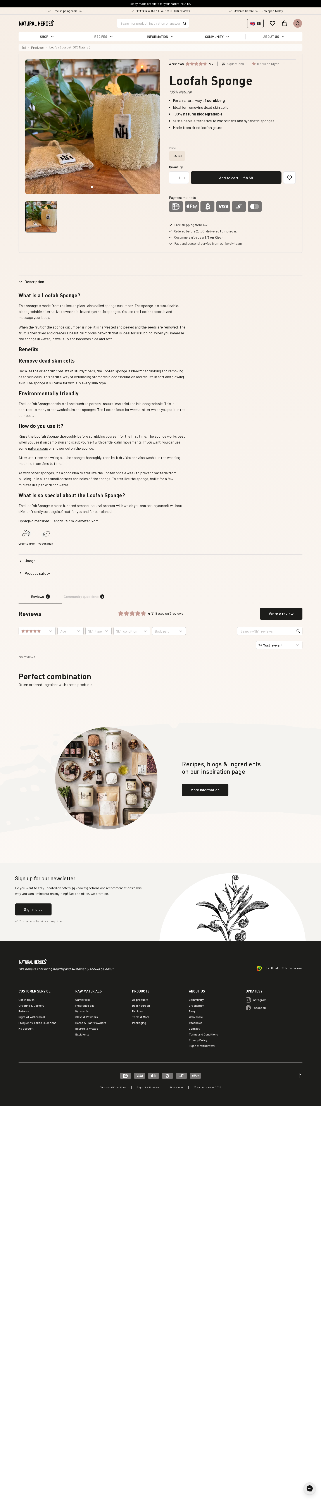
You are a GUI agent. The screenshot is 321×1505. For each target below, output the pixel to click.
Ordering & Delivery (31, 1005)
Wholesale (196, 1017)
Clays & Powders (86, 1017)
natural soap (38, 448)
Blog (192, 1011)
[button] (47, 36)
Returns (24, 1011)
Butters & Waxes (86, 1028)
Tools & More (141, 1017)
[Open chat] (310, 1488)
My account (26, 1028)
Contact (194, 1028)
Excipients (82, 1034)
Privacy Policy (198, 1040)
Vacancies (195, 1023)
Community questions (83, 596)
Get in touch (27, 999)
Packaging (139, 1023)
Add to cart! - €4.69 (236, 177)
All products (140, 999)
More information (205, 789)
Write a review (281, 613)
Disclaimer (176, 1087)
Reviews (39, 596)
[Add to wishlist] (289, 177)
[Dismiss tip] (296, 1483)
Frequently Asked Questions (37, 1023)
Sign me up (33, 909)
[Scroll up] (299, 1075)
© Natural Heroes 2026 (207, 1087)
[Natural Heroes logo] (37, 22)
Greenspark (196, 1005)
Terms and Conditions (203, 1034)
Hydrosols (82, 1011)
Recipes (137, 1011)
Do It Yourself (141, 1005)
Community (196, 999)
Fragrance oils (84, 1005)
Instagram (259, 1000)
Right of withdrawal (32, 1017)
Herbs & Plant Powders (90, 1023)
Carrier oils (82, 999)
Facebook (259, 1008)
